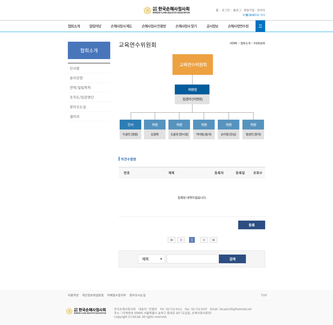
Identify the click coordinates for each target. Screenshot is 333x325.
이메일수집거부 (116, 295)
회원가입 (249, 10)
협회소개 (74, 26)
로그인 (226, 10)
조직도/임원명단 (82, 97)
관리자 (261, 10)
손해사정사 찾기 (186, 26)
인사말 (75, 68)
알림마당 (95, 26)
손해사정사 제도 (121, 26)
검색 (232, 259)
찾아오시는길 (138, 295)
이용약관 (73, 295)
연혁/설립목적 (80, 87)
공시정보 (212, 26)
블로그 (237, 10)
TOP (264, 295)
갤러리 (75, 116)
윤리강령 (76, 77)
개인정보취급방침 (93, 295)
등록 (252, 225)
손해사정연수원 (238, 26)
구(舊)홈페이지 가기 (253, 15)
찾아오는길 (78, 106)
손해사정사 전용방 (154, 26)
